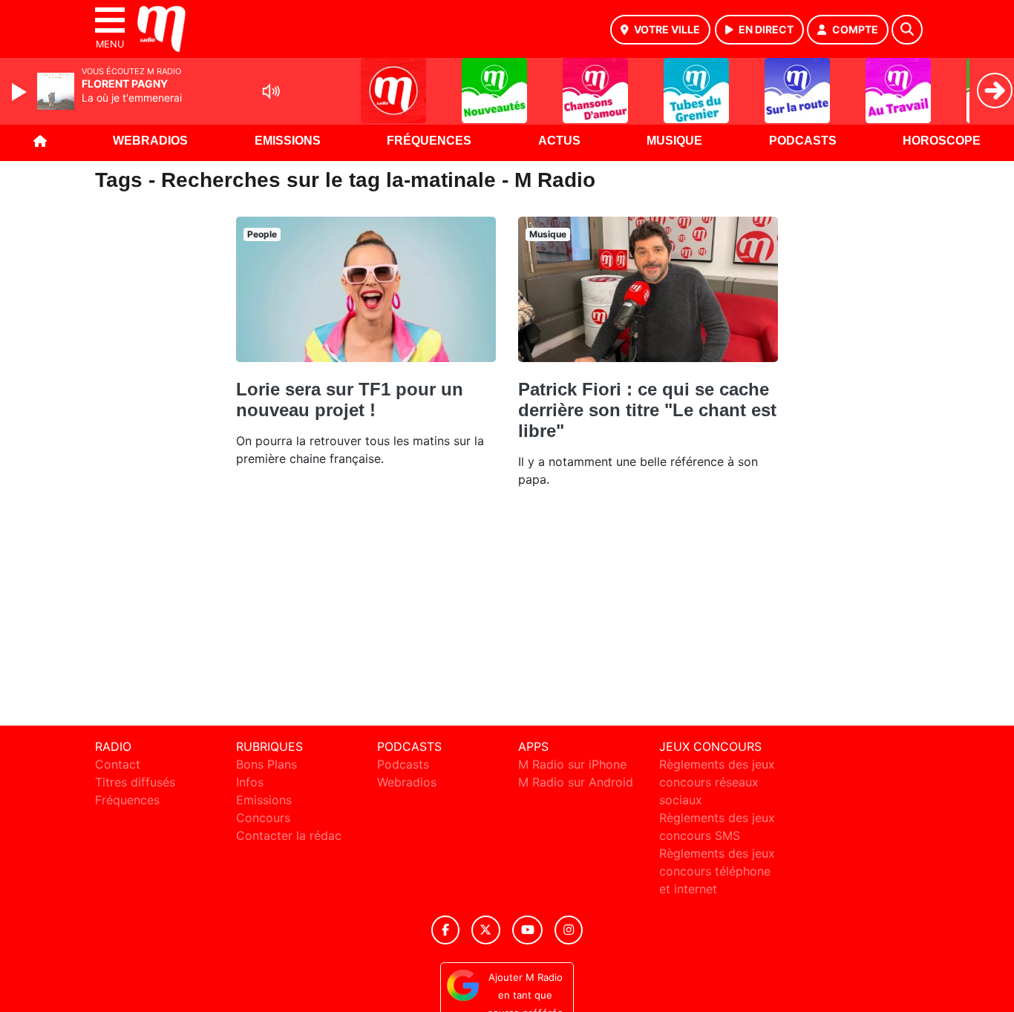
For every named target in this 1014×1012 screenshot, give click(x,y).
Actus (559, 140)
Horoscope (942, 140)
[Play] (21, 92)
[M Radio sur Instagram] (569, 930)
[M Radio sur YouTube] (527, 930)
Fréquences (429, 140)
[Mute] (271, 91)
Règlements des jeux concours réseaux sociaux (717, 782)
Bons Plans (266, 764)
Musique (674, 140)
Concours (263, 817)
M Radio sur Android (575, 782)
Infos (250, 782)
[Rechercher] (907, 30)
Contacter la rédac (288, 835)
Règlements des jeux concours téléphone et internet (717, 871)
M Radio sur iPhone (572, 764)
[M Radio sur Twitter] (485, 930)
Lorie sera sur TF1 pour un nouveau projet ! (349, 399)
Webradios (150, 140)
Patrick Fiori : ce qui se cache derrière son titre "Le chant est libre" (647, 410)
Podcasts (803, 140)
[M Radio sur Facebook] (445, 930)
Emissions (288, 140)
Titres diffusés (135, 782)
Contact (117, 764)
